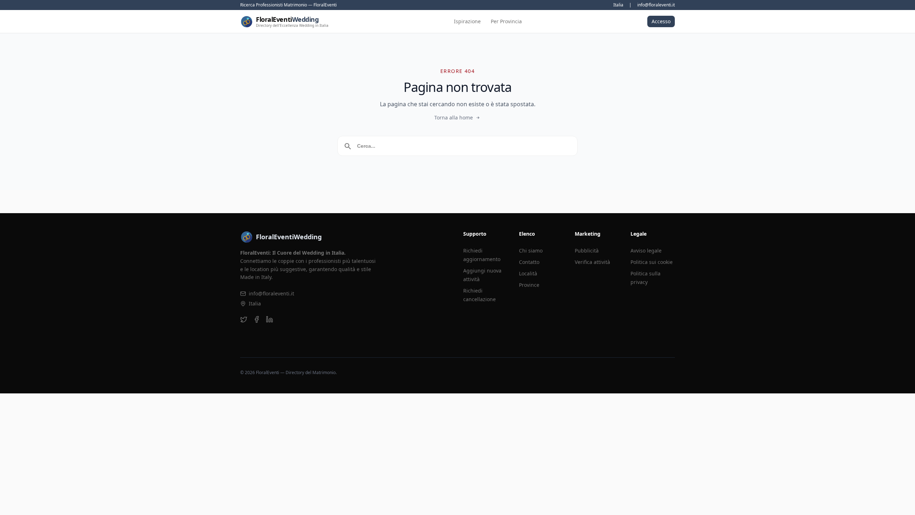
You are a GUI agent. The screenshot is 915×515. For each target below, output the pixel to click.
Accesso (661, 21)
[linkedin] (269, 319)
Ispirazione (467, 21)
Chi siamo (531, 250)
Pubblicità (587, 250)
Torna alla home (453, 117)
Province (529, 284)
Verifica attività (592, 262)
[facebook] (256, 319)
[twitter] (243, 319)
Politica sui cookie (651, 262)
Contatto (529, 262)
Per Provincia (506, 21)
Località (528, 273)
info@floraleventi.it (656, 5)
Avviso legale (646, 250)
